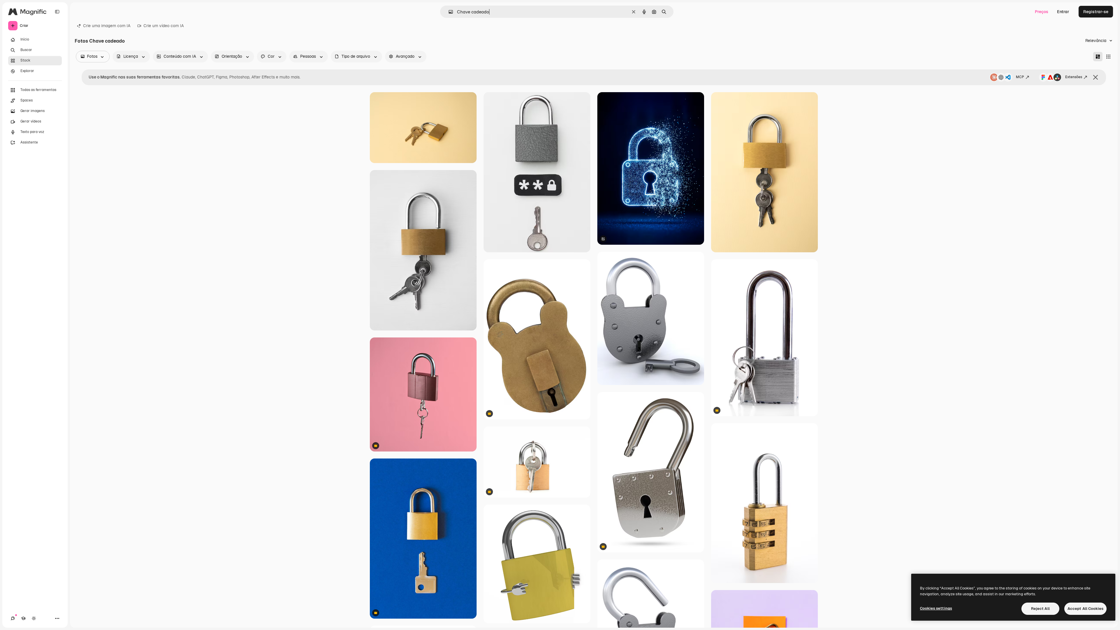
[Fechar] (1095, 77)
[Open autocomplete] (448, 12)
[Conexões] (13, 618)
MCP (1020, 77)
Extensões (1073, 77)
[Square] (1108, 56)
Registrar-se (1095, 11)
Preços (1041, 11)
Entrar (1063, 11)
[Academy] (23, 618)
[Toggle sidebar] (57, 11)
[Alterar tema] (33, 618)
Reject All (1040, 608)
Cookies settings (936, 608)
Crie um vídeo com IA (164, 25)
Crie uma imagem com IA (106, 25)
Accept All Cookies (1085, 608)
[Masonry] (1097, 56)
